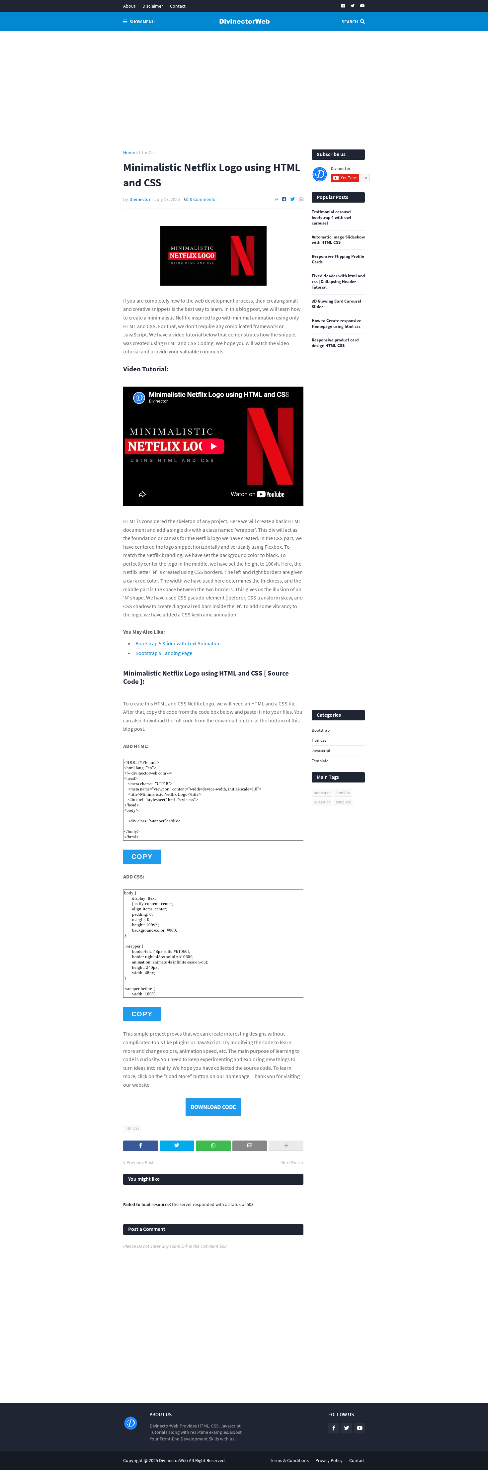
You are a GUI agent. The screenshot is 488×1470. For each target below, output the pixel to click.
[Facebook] (284, 199)
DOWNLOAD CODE (213, 1107)
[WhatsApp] (213, 1146)
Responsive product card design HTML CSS (335, 342)
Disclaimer (152, 6)
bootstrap (321, 730)
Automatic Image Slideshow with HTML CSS (338, 239)
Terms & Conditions (289, 1460)
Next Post (290, 1162)
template (320, 761)
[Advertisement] (244, 86)
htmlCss (147, 152)
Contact (178, 6)
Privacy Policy (329, 1460)
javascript (321, 750)
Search (350, 22)
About (129, 6)
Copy (142, 856)
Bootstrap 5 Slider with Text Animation (178, 643)
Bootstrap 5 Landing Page (163, 653)
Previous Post (140, 1162)
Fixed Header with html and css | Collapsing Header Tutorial (338, 281)
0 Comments (202, 199)
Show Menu (142, 22)
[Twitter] (292, 199)
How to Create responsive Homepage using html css (336, 323)
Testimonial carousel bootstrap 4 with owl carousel (332, 217)
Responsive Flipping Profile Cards (338, 259)
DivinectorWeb (173, 1460)
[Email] (301, 199)
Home (129, 152)
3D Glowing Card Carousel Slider (336, 304)
